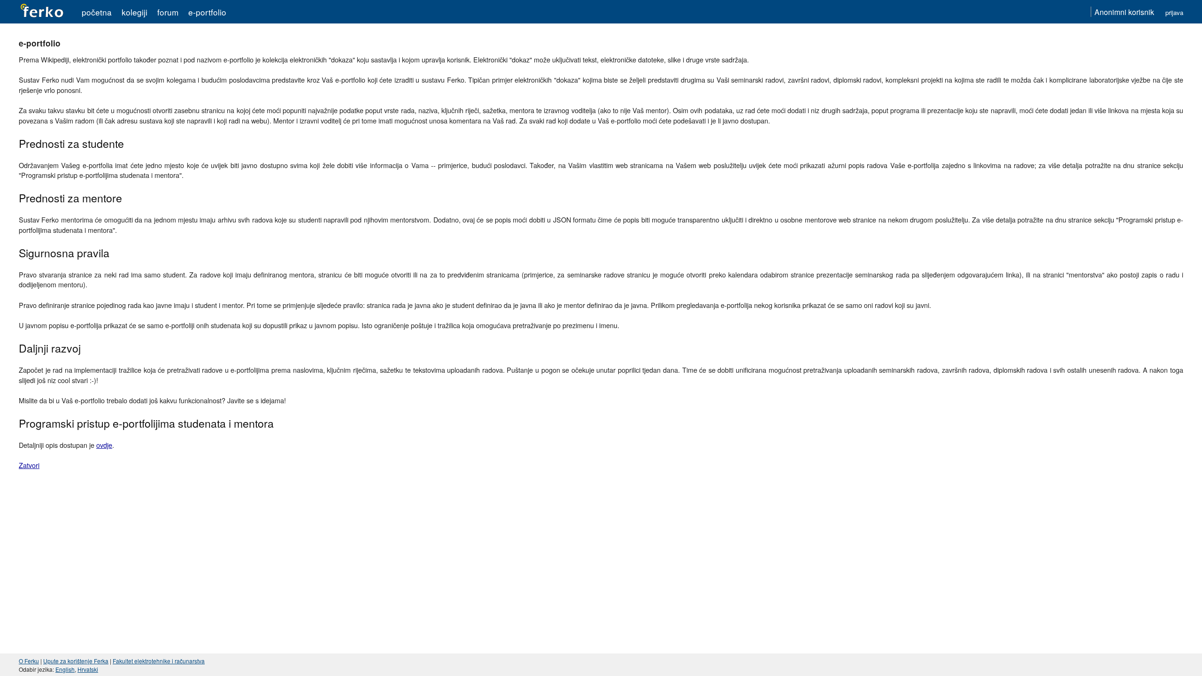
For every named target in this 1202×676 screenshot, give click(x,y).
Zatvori (29, 465)
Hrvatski (87, 669)
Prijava (1174, 12)
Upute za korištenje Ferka (75, 661)
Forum (167, 12)
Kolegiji (134, 12)
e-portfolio (207, 12)
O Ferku (29, 661)
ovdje (104, 445)
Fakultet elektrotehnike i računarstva (159, 661)
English (65, 669)
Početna (97, 12)
